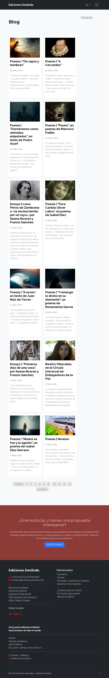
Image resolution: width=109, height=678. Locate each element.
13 (70, 484)
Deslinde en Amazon (21, 658)
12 (64, 484)
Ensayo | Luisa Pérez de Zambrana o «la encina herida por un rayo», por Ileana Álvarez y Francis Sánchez (24, 213)
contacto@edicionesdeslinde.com (27, 580)
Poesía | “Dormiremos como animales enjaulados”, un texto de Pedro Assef (24, 134)
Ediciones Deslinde (21, 4)
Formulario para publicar (68, 593)
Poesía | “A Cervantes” (53, 63)
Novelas (61, 577)
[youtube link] (16, 614)
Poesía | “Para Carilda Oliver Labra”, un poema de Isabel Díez (58, 209)
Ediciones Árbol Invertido (69, 584)
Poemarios (62, 574)
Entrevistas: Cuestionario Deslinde (73, 580)
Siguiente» (42, 489)
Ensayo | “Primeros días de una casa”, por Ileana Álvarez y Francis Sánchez (24, 369)
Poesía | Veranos (57, 439)
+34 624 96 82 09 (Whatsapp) (25, 577)
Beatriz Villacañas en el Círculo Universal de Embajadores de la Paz (59, 371)
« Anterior (18, 484)
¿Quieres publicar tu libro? (69, 590)
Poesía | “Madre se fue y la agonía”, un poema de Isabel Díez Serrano (23, 444)
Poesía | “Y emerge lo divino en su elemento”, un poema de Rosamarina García (59, 299)
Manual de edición (65, 596)
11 (59, 484)
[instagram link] (13, 614)
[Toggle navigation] (96, 4)
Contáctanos (54, 544)
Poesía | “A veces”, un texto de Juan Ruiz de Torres (23, 295)
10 (54, 484)
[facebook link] (10, 614)
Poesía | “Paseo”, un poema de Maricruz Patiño (59, 129)
